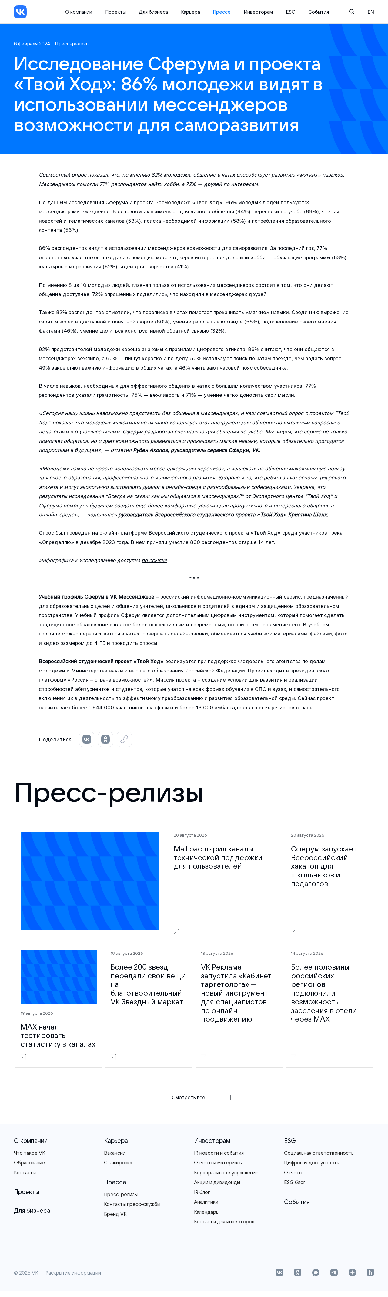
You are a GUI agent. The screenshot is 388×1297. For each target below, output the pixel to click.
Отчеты (293, 1172)
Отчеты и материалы (218, 1162)
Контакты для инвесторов (224, 1222)
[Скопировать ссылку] (124, 739)
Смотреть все (188, 1097)
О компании (78, 12)
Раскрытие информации (73, 1273)
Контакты (25, 1172)
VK (35, 1273)
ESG (291, 12)
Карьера (190, 12)
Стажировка (118, 1162)
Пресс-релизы (121, 1194)
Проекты (115, 12)
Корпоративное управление (226, 1172)
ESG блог (294, 1182)
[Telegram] (334, 1273)
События (318, 12)
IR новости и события (219, 1153)
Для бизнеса (153, 12)
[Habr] (370, 1273)
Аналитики (206, 1202)
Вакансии (114, 1153)
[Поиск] (352, 12)
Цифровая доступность (311, 1162)
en (371, 12)
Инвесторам (258, 12)
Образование (29, 1162)
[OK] (297, 1273)
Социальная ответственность (319, 1153)
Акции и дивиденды (217, 1182)
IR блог (202, 1192)
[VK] (20, 11)
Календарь (206, 1212)
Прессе (222, 12)
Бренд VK (115, 1214)
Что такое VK (29, 1153)
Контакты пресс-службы (132, 1204)
